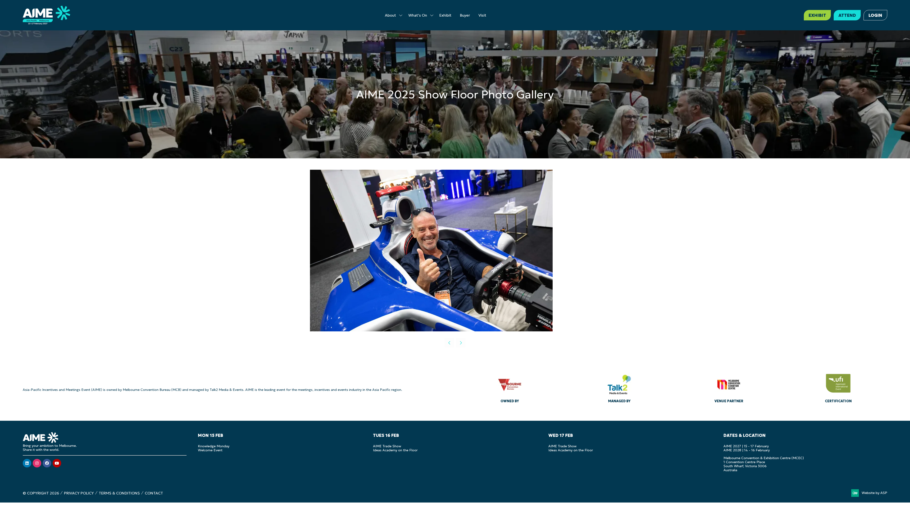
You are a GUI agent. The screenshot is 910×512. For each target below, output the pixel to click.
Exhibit (445, 15)
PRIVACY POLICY (79, 493)
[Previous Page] (449, 342)
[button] (817, 15)
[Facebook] (47, 463)
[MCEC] (729, 387)
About (390, 15)
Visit (482, 15)
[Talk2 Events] (619, 387)
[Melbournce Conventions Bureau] (510, 387)
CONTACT (154, 493)
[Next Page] (460, 342)
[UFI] (838, 387)
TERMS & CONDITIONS (119, 493)
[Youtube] (57, 463)
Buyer (465, 15)
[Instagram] (37, 463)
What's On (417, 15)
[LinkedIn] (27, 463)
